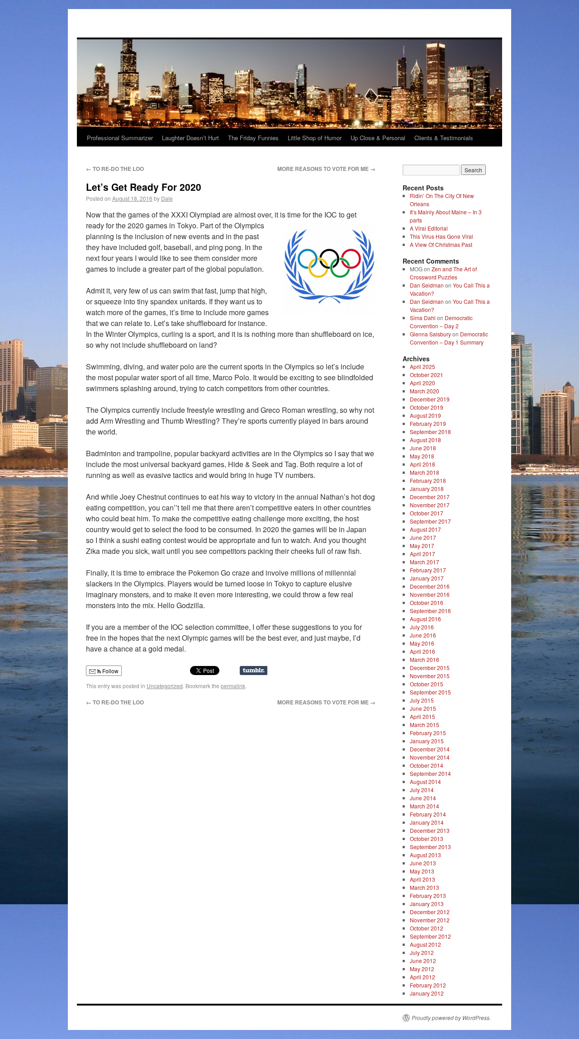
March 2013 (424, 887)
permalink (233, 686)
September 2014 (430, 773)
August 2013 (425, 855)
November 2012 (430, 920)
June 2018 (423, 448)
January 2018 (427, 488)
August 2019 (425, 415)
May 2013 (422, 871)
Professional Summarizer (120, 137)
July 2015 (422, 700)
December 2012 (430, 912)
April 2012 (422, 977)
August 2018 (425, 440)
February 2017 (428, 570)
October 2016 (426, 602)
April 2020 (422, 383)
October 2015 (426, 684)
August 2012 (425, 944)
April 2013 (422, 879)
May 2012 (422, 969)
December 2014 (430, 749)
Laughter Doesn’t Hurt (190, 137)
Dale (167, 198)
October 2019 (426, 407)
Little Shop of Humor (315, 137)
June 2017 (423, 537)
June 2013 (423, 863)
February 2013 (428, 895)
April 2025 (422, 366)
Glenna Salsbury (430, 334)
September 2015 (430, 692)
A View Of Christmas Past (441, 244)
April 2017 (422, 553)
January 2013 (427, 903)
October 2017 (426, 513)
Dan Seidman (427, 285)
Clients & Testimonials (443, 137)
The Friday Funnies (253, 137)
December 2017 (430, 497)
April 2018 (422, 464)
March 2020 (424, 391)
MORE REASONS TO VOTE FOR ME (326, 169)
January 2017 (427, 578)
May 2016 (422, 643)
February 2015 (428, 733)
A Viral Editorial (429, 228)
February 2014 (428, 814)
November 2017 (430, 505)
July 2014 (422, 789)
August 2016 (425, 619)
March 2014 (424, 806)
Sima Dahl (423, 317)
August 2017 (425, 529)
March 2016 (424, 659)
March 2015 (424, 724)
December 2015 (430, 667)
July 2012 (422, 952)
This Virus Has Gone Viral (441, 236)
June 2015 (423, 708)
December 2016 (430, 586)
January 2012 (427, 993)
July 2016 (422, 627)
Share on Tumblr (253, 670)
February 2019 (428, 423)
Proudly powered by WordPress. (451, 1017)
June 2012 (423, 960)
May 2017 (422, 545)
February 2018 (428, 480)
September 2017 (430, 521)
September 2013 (430, 846)
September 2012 (430, 936)
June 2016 (423, 635)
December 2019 (430, 399)
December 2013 (430, 830)
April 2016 (422, 651)
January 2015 (427, 741)
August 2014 (425, 781)
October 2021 (426, 374)
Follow (110, 671)
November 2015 (430, 676)
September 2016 (430, 610)
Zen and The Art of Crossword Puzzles (443, 273)
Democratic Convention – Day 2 (441, 322)
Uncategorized (165, 686)
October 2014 (426, 765)
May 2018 (422, 456)
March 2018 (424, 472)
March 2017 (424, 562)
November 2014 (430, 757)
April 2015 (422, 716)
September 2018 (430, 431)
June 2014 (423, 798)
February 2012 (428, 985)
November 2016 (430, 594)
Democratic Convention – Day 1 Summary (449, 338)
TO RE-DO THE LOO (115, 169)
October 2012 (426, 928)
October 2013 (426, 838)
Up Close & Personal (378, 137)
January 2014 (427, 822)
